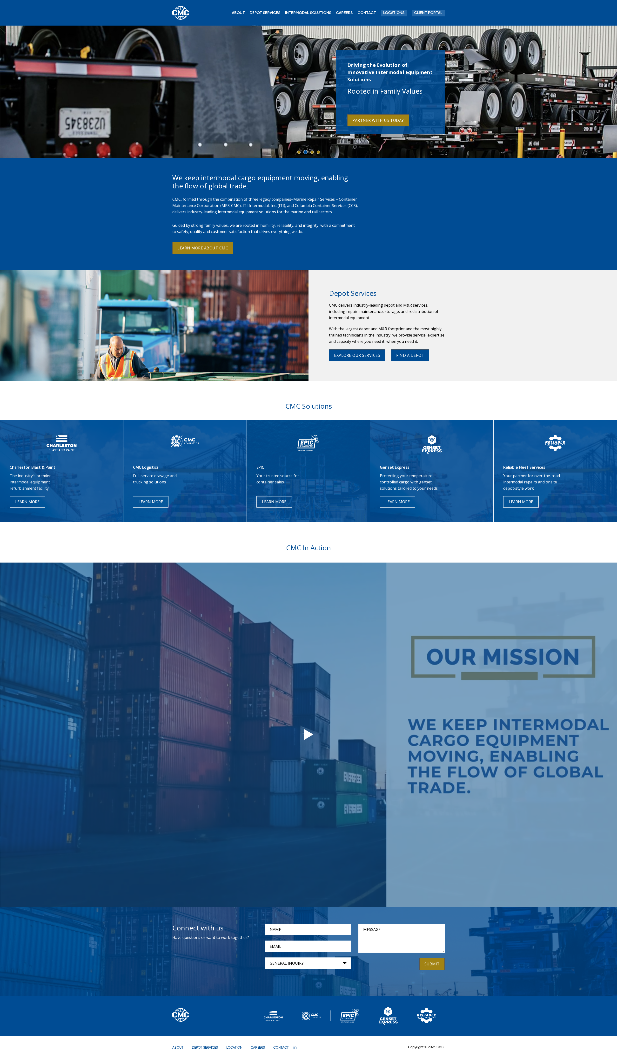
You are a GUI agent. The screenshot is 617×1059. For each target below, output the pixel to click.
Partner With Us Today (378, 120)
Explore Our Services (357, 355)
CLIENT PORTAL (428, 13)
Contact (366, 13)
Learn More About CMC (202, 248)
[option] (308, 92)
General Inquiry (287, 963)
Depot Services (265, 13)
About (238, 13)
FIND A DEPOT (410, 355)
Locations (393, 13)
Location (234, 1047)
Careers (344, 13)
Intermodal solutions (308, 13)
